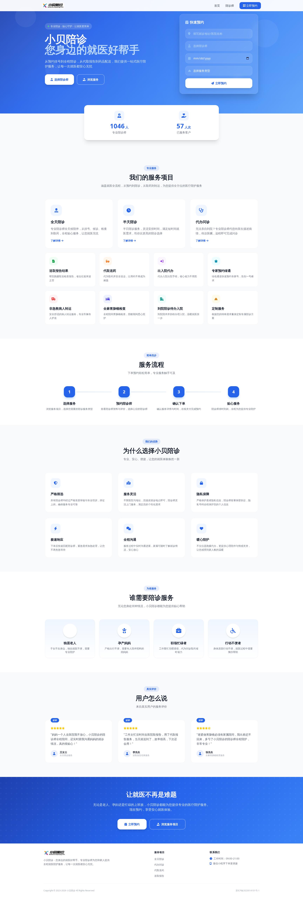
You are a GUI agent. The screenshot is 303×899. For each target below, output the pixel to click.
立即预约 (251, 6)
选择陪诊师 (61, 79)
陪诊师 (229, 6)
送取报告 (159, 875)
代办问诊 (159, 864)
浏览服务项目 (169, 824)
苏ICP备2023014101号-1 (248, 890)
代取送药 (159, 870)
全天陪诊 (159, 859)
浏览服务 (93, 79)
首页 (217, 6)
